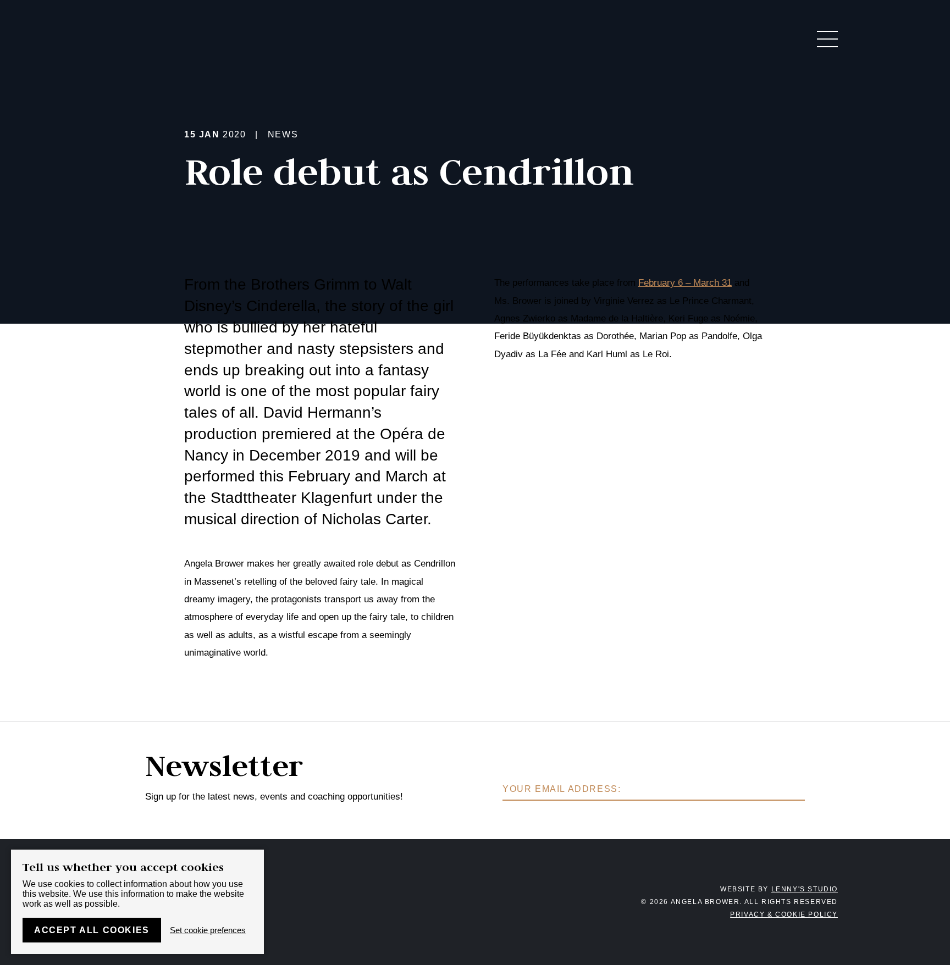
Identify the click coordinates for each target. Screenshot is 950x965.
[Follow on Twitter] (487, 901)
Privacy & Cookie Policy (784, 914)
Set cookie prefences (208, 930)
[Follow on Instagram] (438, 901)
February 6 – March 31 (685, 283)
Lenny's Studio (804, 889)
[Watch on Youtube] (511, 901)
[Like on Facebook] (463, 901)
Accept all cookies (92, 930)
